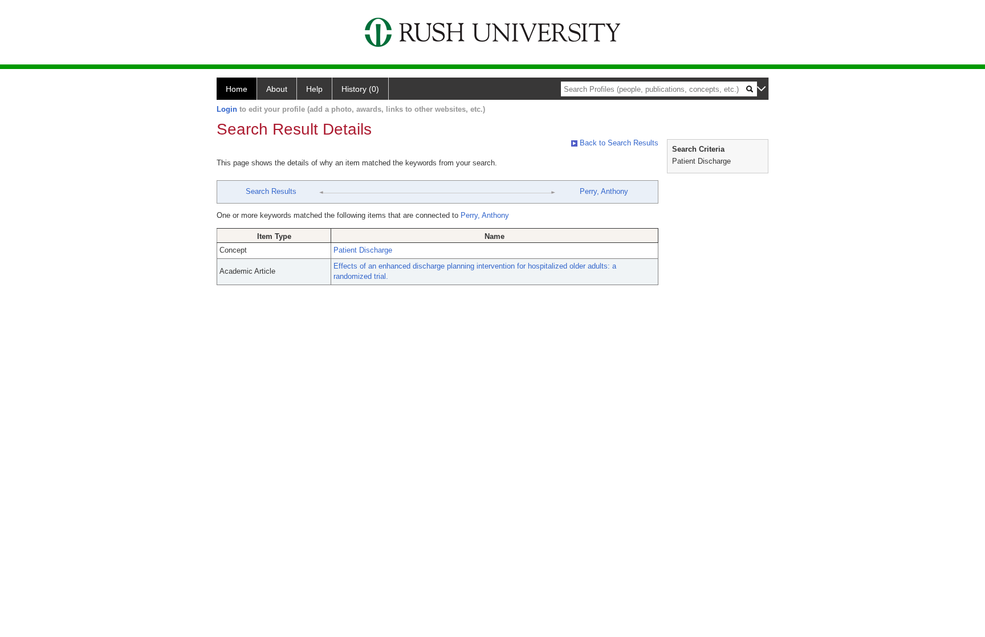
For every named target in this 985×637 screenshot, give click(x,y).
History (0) (360, 89)
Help (314, 89)
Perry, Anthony (604, 191)
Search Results (271, 191)
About (276, 89)
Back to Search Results (617, 143)
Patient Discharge (362, 250)
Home (236, 89)
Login (227, 109)
